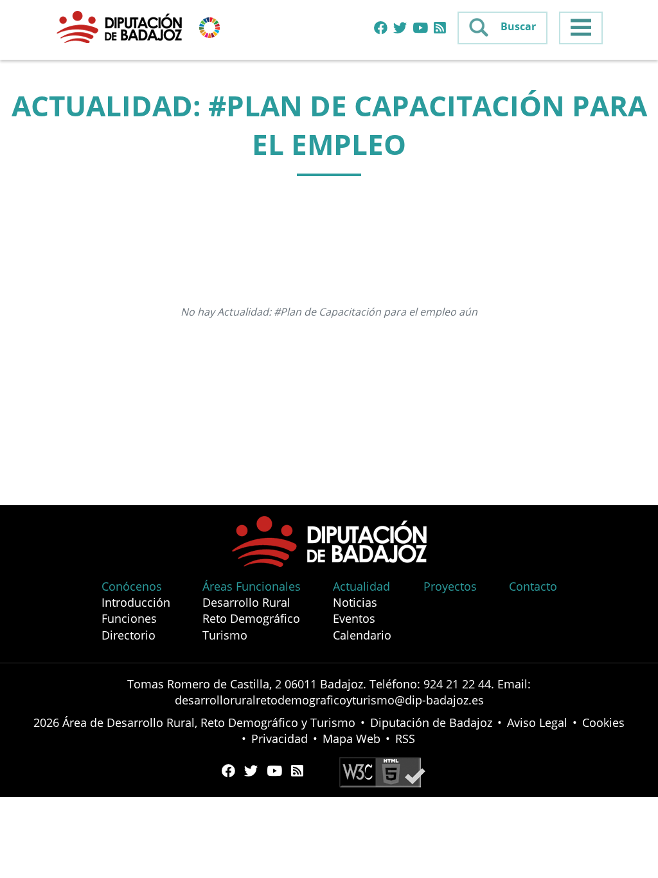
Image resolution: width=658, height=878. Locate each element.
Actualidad (361, 586)
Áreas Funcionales (251, 586)
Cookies (603, 722)
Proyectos (450, 586)
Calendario (362, 635)
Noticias (355, 602)
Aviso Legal (537, 722)
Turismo (224, 635)
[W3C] (382, 771)
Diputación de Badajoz (431, 722)
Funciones (129, 618)
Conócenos (132, 586)
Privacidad (279, 738)
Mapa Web (351, 738)
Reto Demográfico (251, 618)
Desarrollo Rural (246, 602)
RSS (405, 738)
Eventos (354, 618)
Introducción (136, 602)
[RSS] (440, 28)
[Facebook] (380, 28)
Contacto (533, 586)
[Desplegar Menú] (581, 28)
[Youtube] (420, 28)
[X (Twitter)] (400, 28)
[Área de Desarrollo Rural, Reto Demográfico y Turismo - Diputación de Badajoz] (120, 26)
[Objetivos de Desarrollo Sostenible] (209, 26)
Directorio (129, 635)
